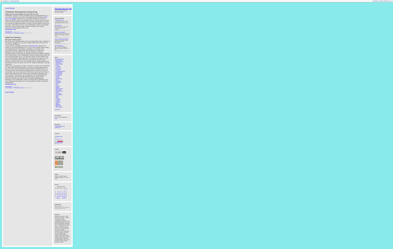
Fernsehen (58, 69)
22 (64, 194)
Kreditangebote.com (60, 126)
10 (55, 193)
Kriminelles (58, 81)
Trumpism (58, 99)
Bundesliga (58, 62)
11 (57, 193)
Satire (57, 96)
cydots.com (58, 127)
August (58, 198)
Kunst (57, 83)
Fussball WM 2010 (60, 71)
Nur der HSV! (58, 25)
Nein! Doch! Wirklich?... (60, 32)
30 (66, 196)
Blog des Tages (59, 61)
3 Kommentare (9, 87)
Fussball (58, 70)
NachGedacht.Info (10, 29)
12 (59, 193)
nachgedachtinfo (14, 1)
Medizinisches (59, 88)
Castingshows (59, 64)
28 (62, 196)
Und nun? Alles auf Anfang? (61, 39)
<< (391, 1)
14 (62, 193)
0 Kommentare (9, 33)
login (56, 118)
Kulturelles (58, 82)
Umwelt (57, 100)
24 (55, 196)
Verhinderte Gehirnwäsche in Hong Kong (21, 12)
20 (61, 194)
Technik (58, 98)
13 (61, 193)
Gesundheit (59, 75)
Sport (57, 97)
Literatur (58, 86)
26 (59, 196)
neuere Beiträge (10, 8)
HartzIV (58, 76)
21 (62, 194)
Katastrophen (59, 78)
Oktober (64, 198)
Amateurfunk (59, 60)
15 (64, 193)
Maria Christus (34, 46)
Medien (57, 87)
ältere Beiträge (9, 92)
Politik (57, 92)
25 (57, 196)
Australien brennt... (59, 20)
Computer (58, 66)
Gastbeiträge (59, 72)
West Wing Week (59, 45)
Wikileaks (58, 104)
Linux (57, 84)
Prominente (58, 93)
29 (64, 196)
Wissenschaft (59, 107)
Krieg (57, 80)
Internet (58, 77)
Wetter (57, 103)
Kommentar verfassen (19, 33)
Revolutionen (59, 94)
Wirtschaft (58, 105)
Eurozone (58, 67)
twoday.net (6, 1)
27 (61, 196)
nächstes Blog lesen (384, 1)
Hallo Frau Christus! (13, 37)
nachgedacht (8, 31)
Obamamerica (59, 91)
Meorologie (58, 89)
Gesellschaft (59, 73)
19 (59, 194)
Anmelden (375, 1)
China (57, 65)
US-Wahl (58, 102)
